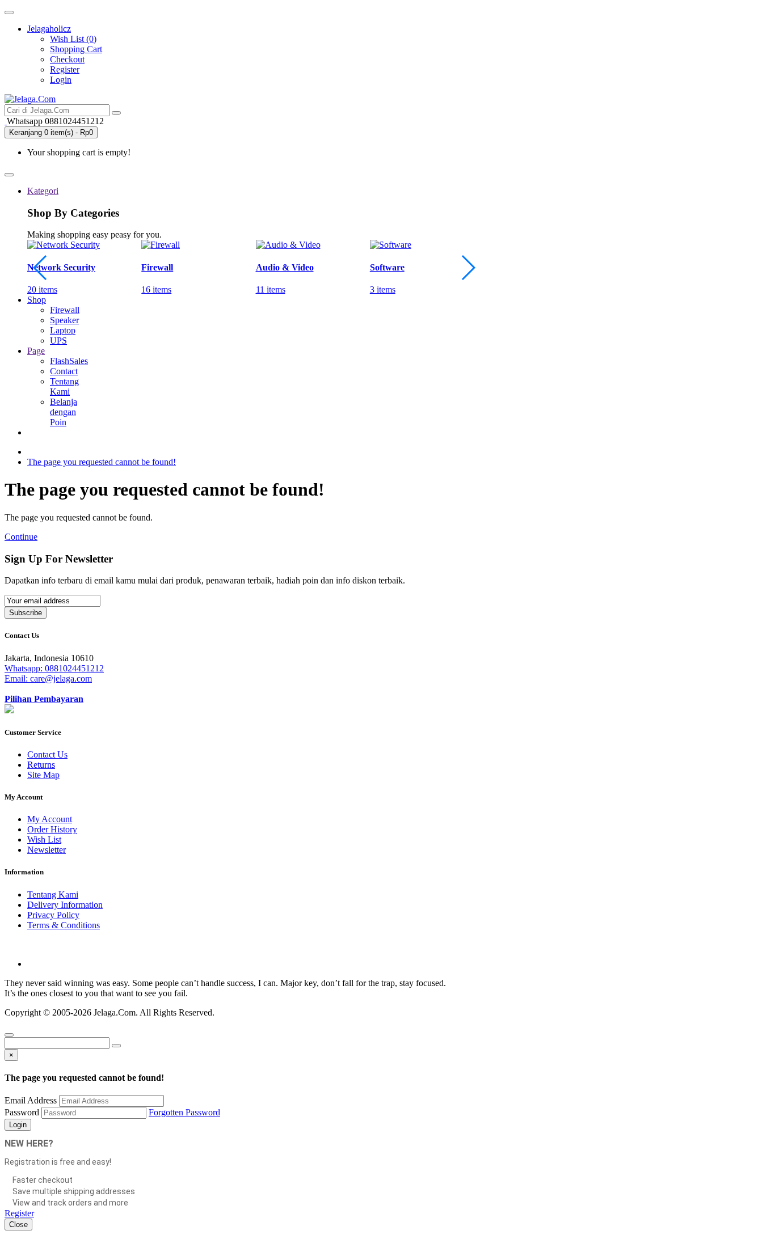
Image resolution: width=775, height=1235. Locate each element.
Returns (41, 764)
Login (60, 79)
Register (64, 69)
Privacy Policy (53, 915)
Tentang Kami (52, 894)
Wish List (44, 839)
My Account (49, 819)
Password (22, 1112)
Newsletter (46, 850)
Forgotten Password (184, 1112)
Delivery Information (65, 905)
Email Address (31, 1100)
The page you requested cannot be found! (101, 462)
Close (18, 1224)
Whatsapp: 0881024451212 (54, 668)
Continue (21, 537)
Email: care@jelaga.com (48, 678)
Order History (52, 829)
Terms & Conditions (63, 925)
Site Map (43, 775)
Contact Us (47, 754)
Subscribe (25, 612)
